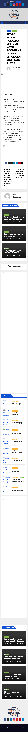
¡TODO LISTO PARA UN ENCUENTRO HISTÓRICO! (12, 253)
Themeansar (14, 729)
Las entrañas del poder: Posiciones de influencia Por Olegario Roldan (17, 491)
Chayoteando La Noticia (11, 693)
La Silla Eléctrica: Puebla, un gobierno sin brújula (17, 415)
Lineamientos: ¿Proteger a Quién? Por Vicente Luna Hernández (18, 405)
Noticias (9, 31)
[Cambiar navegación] (13, 23)
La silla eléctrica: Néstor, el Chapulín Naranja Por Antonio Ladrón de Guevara (18, 434)
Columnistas (15, 401)
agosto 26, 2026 (9, 643)
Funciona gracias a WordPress (10, 727)
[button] (23, 22)
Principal (14, 31)
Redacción (18, 67)
